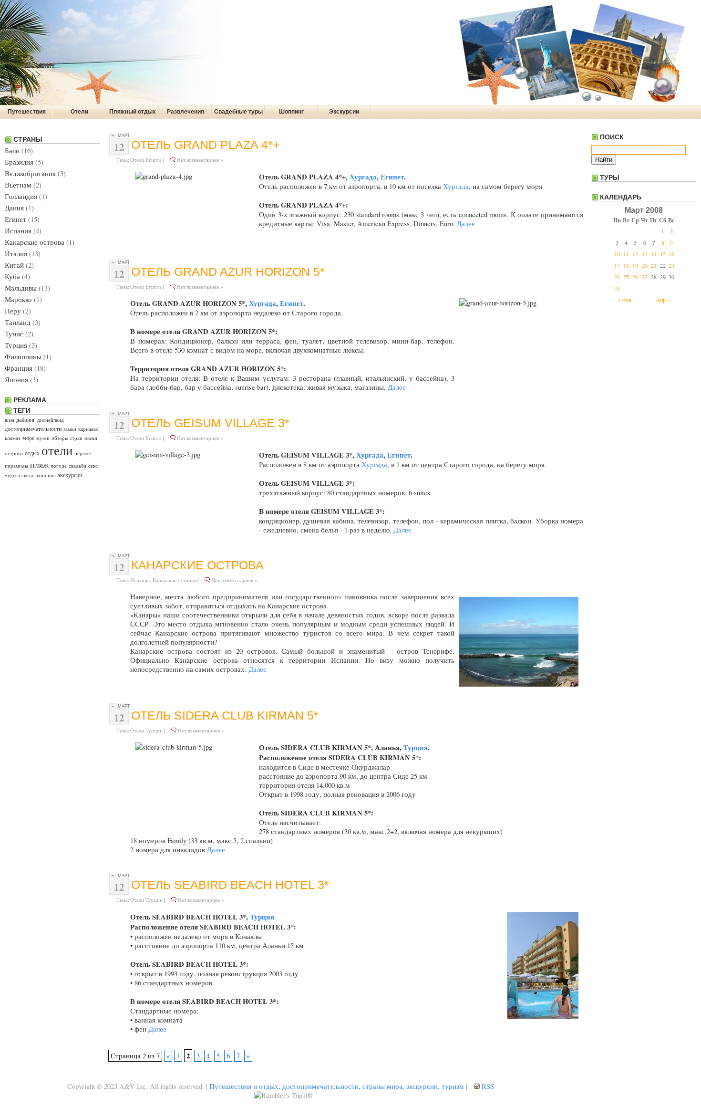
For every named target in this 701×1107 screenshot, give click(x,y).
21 (654, 265)
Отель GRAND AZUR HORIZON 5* (228, 271)
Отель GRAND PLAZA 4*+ (205, 144)
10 (617, 254)
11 (626, 254)
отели (56, 450)
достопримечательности (33, 428)
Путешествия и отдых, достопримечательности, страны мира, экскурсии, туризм (336, 1086)
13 (645, 254)
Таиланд (18, 322)
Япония (16, 379)
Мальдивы (21, 287)
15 (663, 254)
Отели (79, 111)
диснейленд (50, 420)
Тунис (14, 333)
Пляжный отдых (132, 111)
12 (635, 254)
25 (626, 277)
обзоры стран (67, 438)
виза (9, 420)
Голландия (21, 196)
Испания (18, 230)
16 (671, 254)
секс (93, 465)
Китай (14, 265)
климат (13, 438)
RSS (487, 1086)
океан (90, 438)
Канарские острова (34, 242)
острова (14, 453)
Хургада (363, 177)
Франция (18, 368)
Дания (14, 207)
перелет (83, 453)
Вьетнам (18, 184)
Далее (466, 223)
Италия (16, 253)
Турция (16, 345)
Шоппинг (291, 111)
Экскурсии (344, 111)
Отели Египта (146, 159)
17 (617, 265)
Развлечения (185, 111)
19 (635, 265)
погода (59, 465)
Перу (13, 310)
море (28, 437)
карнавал (88, 429)
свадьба (77, 465)
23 (671, 265)
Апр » (663, 299)
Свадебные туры (238, 111)
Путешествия (27, 111)
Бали (12, 150)
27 (645, 277)
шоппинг (45, 475)
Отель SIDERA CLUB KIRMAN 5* (225, 715)
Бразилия (19, 162)
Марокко (18, 299)
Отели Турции (146, 730)
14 (654, 254)
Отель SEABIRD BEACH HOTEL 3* (230, 884)
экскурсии (70, 475)
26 (635, 277)
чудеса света (19, 475)
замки (69, 429)
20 (645, 265)
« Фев (624, 299)
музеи (43, 438)
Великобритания (30, 173)
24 (617, 277)
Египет (15, 219)
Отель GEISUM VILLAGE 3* (210, 423)
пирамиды (16, 465)
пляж (39, 464)
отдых (32, 453)
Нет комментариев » (200, 159)
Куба (12, 276)
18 (626, 265)
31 (617, 288)
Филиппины (23, 356)
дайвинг (25, 419)
